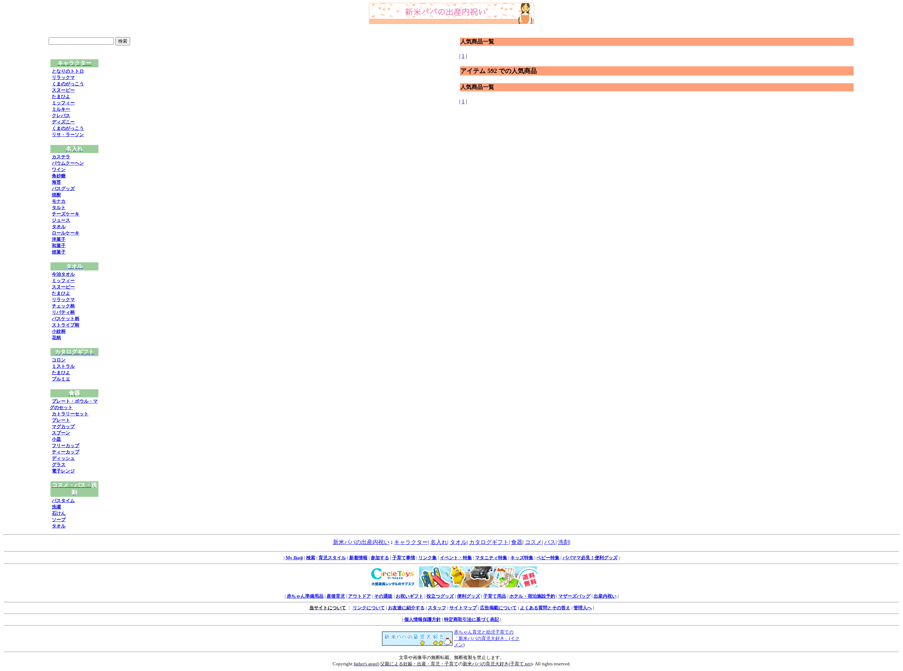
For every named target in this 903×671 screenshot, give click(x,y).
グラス (59, 464)
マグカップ (63, 426)
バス (550, 542)
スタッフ (437, 607)
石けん (59, 513)
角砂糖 (59, 175)
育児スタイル (332, 557)
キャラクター (411, 542)
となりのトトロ (68, 71)
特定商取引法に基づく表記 (471, 619)
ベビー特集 (548, 557)
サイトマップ (463, 607)
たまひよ (61, 96)
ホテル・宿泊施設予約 (532, 596)
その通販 (383, 596)
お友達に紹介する (406, 607)
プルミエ (61, 379)
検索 (310, 557)
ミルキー (61, 109)
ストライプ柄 (65, 325)
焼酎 (56, 194)
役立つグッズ (440, 596)
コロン (59, 359)
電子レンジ (63, 471)
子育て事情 (403, 557)
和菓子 (59, 245)
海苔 (56, 182)
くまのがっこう (68, 83)
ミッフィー (63, 102)
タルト (59, 207)
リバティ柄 (63, 312)
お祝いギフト (409, 596)
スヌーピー (63, 90)
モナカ (59, 201)
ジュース (61, 220)
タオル (59, 226)
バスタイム (63, 500)
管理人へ (583, 607)
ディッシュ (63, 458)
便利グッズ (468, 596)
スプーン (61, 432)
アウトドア (359, 596)
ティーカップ (65, 452)
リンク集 (427, 557)
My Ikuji (294, 557)
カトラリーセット (70, 413)
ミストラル (63, 366)
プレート (61, 420)
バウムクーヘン (68, 163)
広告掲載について (498, 607)
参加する (380, 557)
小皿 (56, 439)
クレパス (61, 115)
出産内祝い (605, 596)
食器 (516, 542)
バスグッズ (63, 188)
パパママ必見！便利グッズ (590, 557)
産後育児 (336, 596)
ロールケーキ (65, 233)
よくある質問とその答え (545, 607)
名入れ (438, 542)
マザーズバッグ (574, 596)
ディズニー (63, 121)
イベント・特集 (456, 557)
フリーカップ (65, 445)
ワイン (59, 169)
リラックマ (63, 77)
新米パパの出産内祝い (361, 542)
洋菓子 (59, 239)
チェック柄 (63, 306)
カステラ (61, 156)
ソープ (59, 519)
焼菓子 (59, 252)
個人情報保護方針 (422, 619)
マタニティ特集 (491, 557)
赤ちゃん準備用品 (305, 596)
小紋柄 (59, 331)
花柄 (56, 337)
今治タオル (63, 274)
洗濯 (56, 507)
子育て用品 (494, 596)
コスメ (533, 542)
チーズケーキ (65, 213)
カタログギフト (489, 542)
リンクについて (369, 607)
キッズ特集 (521, 557)
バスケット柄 (65, 318)
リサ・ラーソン (68, 134)
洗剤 (563, 542)
